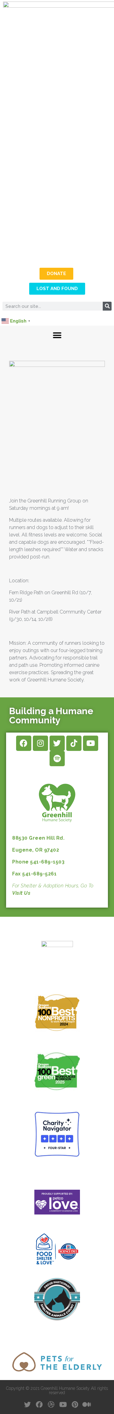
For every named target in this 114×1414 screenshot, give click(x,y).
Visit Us (21, 893)
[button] (57, 335)
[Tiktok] (73, 743)
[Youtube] (90, 743)
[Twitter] (57, 743)
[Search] (107, 306)
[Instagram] (40, 743)
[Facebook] (23, 743)
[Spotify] (57, 758)
